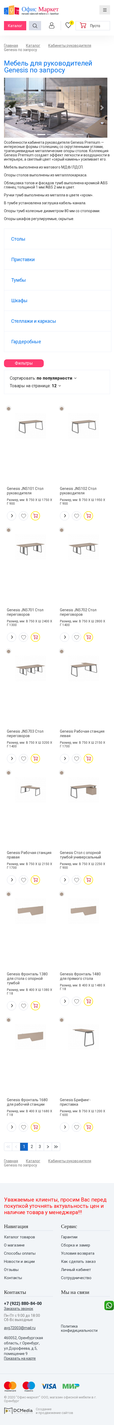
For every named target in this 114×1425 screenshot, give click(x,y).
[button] (9, 107)
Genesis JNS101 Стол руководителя (25, 490)
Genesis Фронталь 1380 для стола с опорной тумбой (27, 978)
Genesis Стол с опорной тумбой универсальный (80, 855)
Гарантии (69, 1237)
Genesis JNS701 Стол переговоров (25, 612)
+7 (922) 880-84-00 (23, 1303)
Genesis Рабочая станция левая (82, 733)
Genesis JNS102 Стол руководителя (78, 490)
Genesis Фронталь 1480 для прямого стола (80, 976)
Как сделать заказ (78, 1262)
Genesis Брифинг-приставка (75, 1102)
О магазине (14, 1245)
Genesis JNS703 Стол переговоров (25, 733)
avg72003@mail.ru (20, 1328)
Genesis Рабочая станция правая (29, 855)
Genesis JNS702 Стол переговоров (78, 612)
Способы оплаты (20, 1253)
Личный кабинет (76, 1270)
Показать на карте (20, 1358)
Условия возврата (77, 1253)
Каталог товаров (19, 1237)
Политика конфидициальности (79, 1328)
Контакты (13, 1278)
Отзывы (11, 1270)
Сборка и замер (75, 1245)
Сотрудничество (76, 1278)
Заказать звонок (18, 1309)
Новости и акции (19, 1262)
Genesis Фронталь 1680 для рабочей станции (27, 1102)
